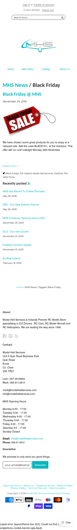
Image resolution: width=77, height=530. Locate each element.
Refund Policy (65, 485)
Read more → (10, 165)
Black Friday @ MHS (22, 94)
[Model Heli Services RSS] (16, 336)
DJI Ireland (25, 173)
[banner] (38, 44)
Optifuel (58, 173)
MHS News (15, 85)
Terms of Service (37, 488)
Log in (26, 4)
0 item (31, 10)
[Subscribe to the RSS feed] (29, 183)
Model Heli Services (42, 173)
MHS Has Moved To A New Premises (24, 191)
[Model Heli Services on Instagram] (11, 336)
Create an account (44, 4)
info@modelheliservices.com (27, 438)
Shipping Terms (45, 485)
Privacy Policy (18, 488)
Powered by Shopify (59, 493)
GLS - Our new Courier (16, 231)
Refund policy (57, 488)
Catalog (45, 69)
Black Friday (12, 173)
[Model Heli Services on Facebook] (5, 336)
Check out (48, 10)
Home (10, 69)
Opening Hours (12, 485)
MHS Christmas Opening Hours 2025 (24, 218)
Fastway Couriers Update (17, 245)
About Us (65, 69)
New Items (27, 69)
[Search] (62, 17)
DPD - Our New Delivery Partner (21, 204)
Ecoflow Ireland (11, 258)
